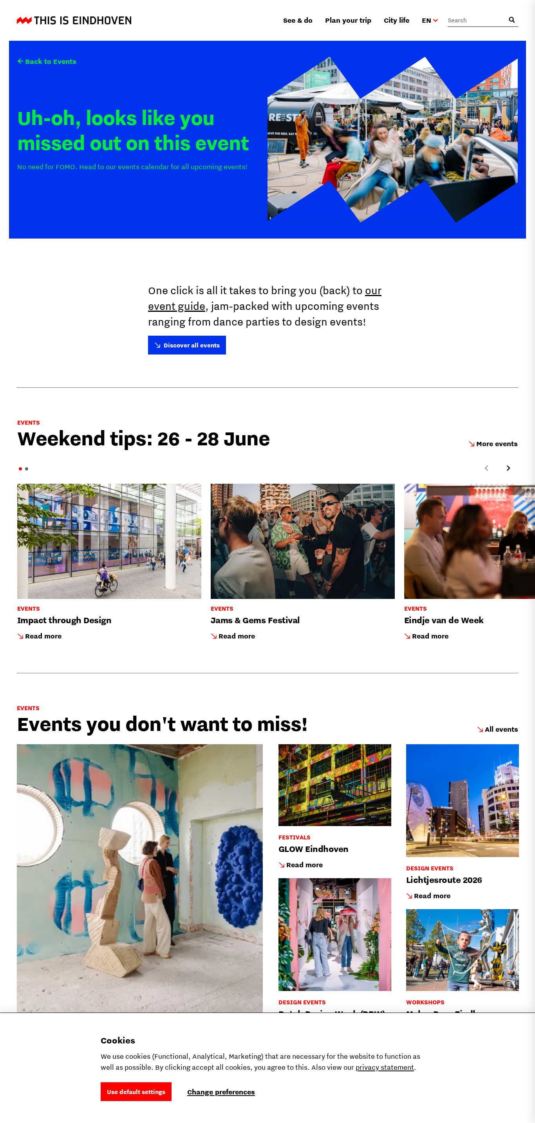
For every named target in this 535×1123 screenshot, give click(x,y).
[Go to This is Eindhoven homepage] (74, 20)
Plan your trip (348, 20)
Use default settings (136, 1092)
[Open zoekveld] (512, 20)
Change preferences (221, 1091)
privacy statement (385, 1067)
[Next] (508, 468)
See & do (298, 20)
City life (396, 20)
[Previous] (486, 468)
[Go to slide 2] (26, 469)
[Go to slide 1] (20, 469)
